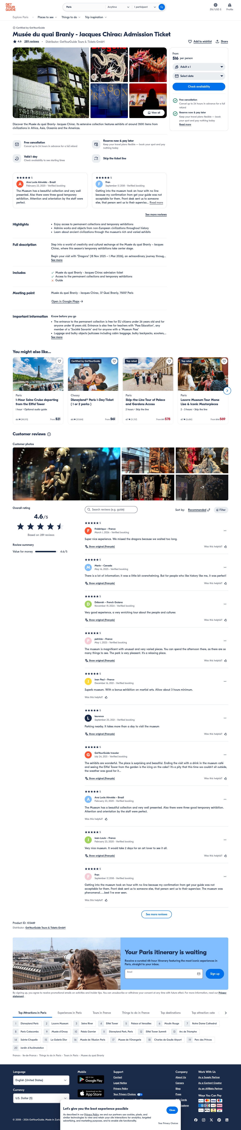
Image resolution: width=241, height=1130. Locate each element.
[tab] (32, 1013)
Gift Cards (181, 1099)
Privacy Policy (120, 1088)
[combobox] (199, 510)
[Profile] (230, 5)
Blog (178, 1088)
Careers (180, 1082)
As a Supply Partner (209, 1077)
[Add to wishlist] (59, 361)
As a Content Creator (210, 1082)
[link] (38, 390)
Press (178, 1094)
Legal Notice (120, 1082)
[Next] (227, 391)
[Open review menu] (225, 530)
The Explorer (182, 1105)
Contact (117, 1077)
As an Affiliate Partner (210, 1088)
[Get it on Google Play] (91, 1080)
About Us (181, 1077)
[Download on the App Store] (91, 1094)
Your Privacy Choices (124, 1094)
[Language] (215, 5)
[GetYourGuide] (11, 7)
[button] (26, 41)
